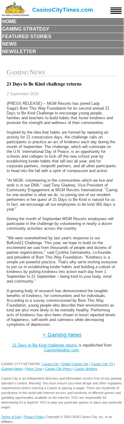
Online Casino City (74, 364)
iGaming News (12, 369)
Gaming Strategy (25, 29)
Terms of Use (11, 417)
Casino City (50, 364)
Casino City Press (58, 369)
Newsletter (19, 51)
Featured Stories (26, 36)
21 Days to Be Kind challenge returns (44, 345)
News (9, 44)
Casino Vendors (86, 369)
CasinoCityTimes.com (62, 10)
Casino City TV (102, 364)
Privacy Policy (34, 417)
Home (9, 21)
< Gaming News (62, 335)
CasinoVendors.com (61, 350)
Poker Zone (33, 369)
